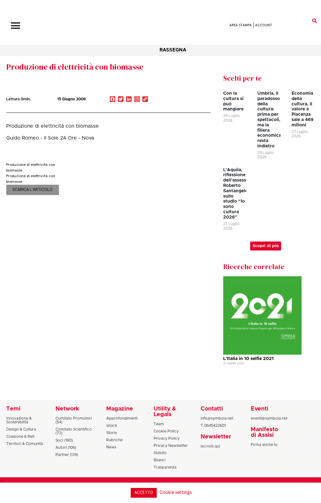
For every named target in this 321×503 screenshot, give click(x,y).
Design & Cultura (21, 429)
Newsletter (216, 437)
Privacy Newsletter (171, 445)
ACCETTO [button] (143, 493)
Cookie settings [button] (176, 492)
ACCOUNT (263, 25)
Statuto (160, 453)
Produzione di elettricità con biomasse (74, 66)
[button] (16, 25)
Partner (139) (66, 455)
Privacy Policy (167, 438)
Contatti (212, 409)
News (111, 447)
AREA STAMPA (240, 25)
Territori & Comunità (24, 444)
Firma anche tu (264, 445)
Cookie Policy (166, 431)
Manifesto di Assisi (264, 432)
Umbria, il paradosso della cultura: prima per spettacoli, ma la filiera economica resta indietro (269, 119)
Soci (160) (64, 440)
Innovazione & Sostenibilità (19, 420)
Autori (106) (65, 447)
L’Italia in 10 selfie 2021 (248, 359)
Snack (111, 425)
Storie (111, 433)
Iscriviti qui (210, 446)
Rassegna (173, 50)
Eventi (259, 409)
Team (159, 424)
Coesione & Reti (20, 436)
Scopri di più (266, 246)
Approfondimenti (122, 418)
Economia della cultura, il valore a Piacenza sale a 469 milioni (302, 109)
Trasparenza (165, 467)
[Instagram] (137, 99)
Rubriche (114, 440)
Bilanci (160, 460)
